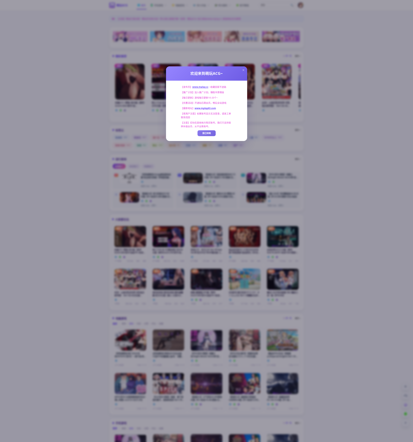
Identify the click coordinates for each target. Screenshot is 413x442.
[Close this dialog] (243, 70)
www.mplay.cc (200, 86)
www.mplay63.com (205, 108)
